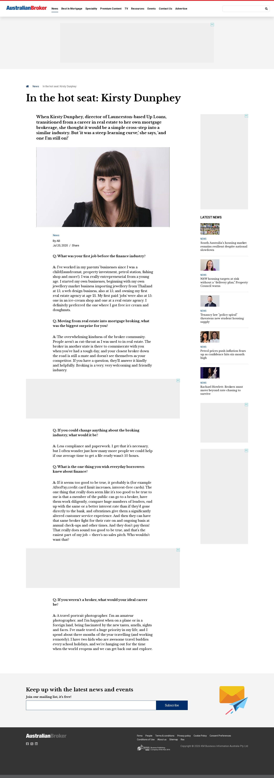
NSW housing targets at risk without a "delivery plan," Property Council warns (224, 282)
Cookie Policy (200, 735)
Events (151, 8)
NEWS (203, 239)
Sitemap (173, 739)
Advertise (181, 8)
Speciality (91, 8)
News (55, 8)
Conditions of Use (146, 739)
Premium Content (110, 8)
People (148, 735)
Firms (140, 735)
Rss (182, 739)
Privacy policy (184, 735)
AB (58, 240)
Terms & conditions (164, 735)
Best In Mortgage (71, 8)
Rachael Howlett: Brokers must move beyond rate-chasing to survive (221, 390)
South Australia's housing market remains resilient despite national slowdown (223, 246)
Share (75, 245)
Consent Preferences (220, 735)
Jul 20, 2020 (60, 245)
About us (161, 739)
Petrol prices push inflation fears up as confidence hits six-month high (223, 354)
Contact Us (165, 8)
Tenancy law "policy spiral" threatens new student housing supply (222, 318)
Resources (137, 8)
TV (126, 8)
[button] (246, 9)
